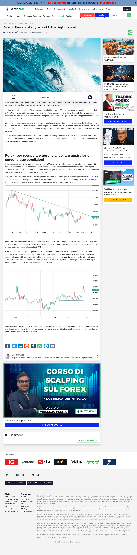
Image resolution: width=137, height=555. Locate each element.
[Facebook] (7, 346)
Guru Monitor (84, 9)
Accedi (127, 9)
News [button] (18, 16)
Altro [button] (108, 9)
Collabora (21, 482)
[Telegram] (46, 346)
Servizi (54, 16)
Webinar (46, 16)
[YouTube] (7, 475)
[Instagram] (17, 475)
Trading (69, 16)
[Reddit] (26, 346)
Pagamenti (48, 482)
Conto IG (72, 9)
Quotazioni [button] (58, 9)
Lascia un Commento (89, 440)
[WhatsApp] (39, 346)
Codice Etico (41, 537)
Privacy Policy (62, 537)
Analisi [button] (10, 16)
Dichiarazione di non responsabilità (49, 535)
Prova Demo (102, 15)
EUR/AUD (66, 251)
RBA (32, 110)
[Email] (52, 346)
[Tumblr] (33, 346)
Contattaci (10, 482)
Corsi (61, 16)
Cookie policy (51, 537)
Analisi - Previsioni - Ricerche (13, 24)
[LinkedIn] (20, 346)
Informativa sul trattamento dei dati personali (97, 535)
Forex (31, 24)
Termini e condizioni (120, 535)
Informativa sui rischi (69, 535)
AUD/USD (93, 177)
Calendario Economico (32, 16)
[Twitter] (14, 346)
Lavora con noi (34, 482)
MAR (79, 535)
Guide (48, 9)
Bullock (29, 136)
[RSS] (38, 475)
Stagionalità (98, 9)
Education (39, 9)
